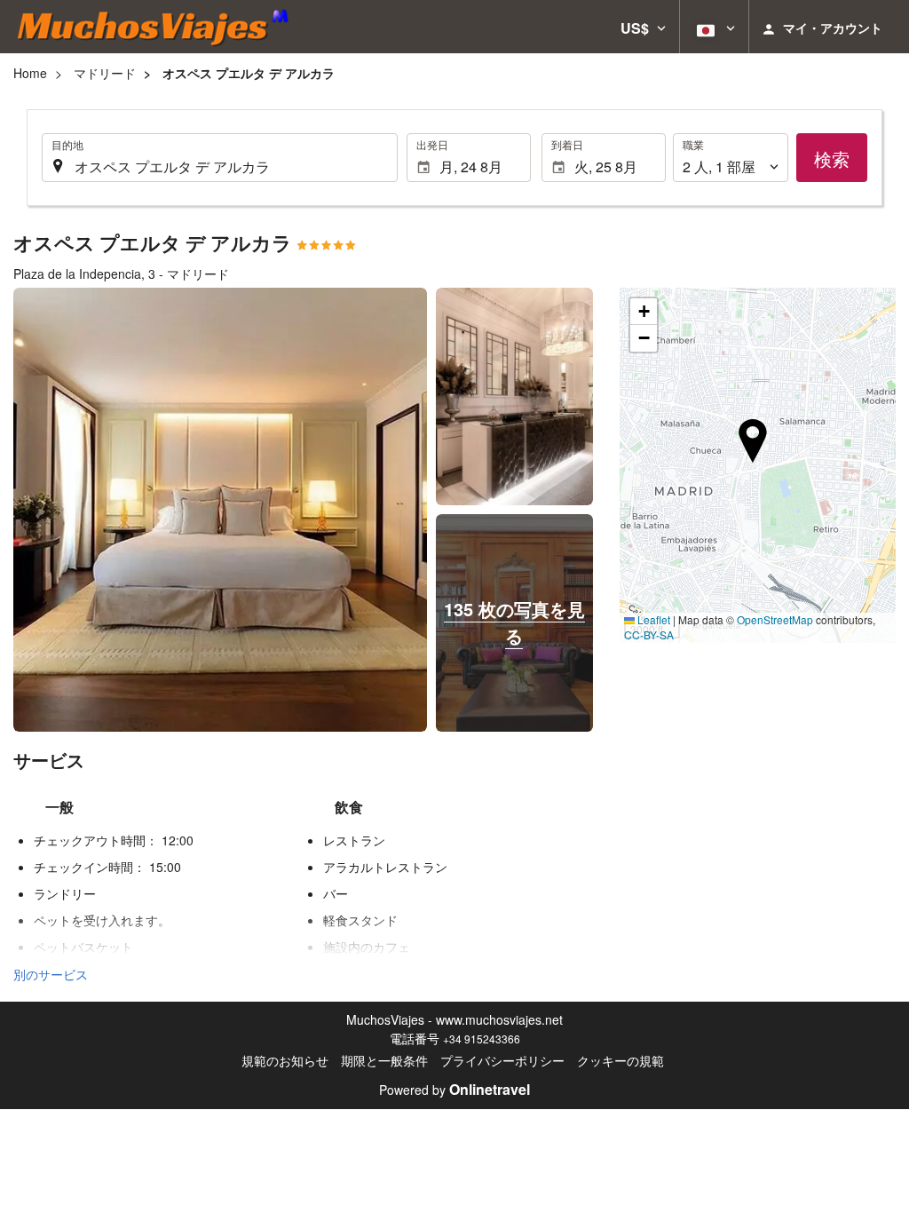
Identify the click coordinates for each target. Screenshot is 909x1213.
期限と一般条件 (384, 1060)
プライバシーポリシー (502, 1060)
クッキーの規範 (620, 1060)
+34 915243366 (481, 1038)
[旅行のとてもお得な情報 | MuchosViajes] (158, 26)
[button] (643, 26)
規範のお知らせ (284, 1060)
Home (30, 73)
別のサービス (50, 974)
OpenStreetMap (775, 619)
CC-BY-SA (649, 634)
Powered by (454, 1089)
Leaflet (652, 619)
